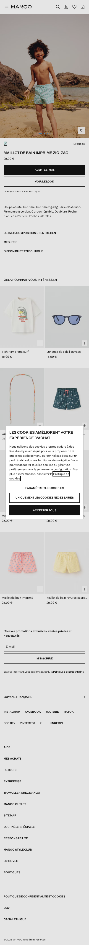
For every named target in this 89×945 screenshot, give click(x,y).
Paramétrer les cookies (44, 488)
